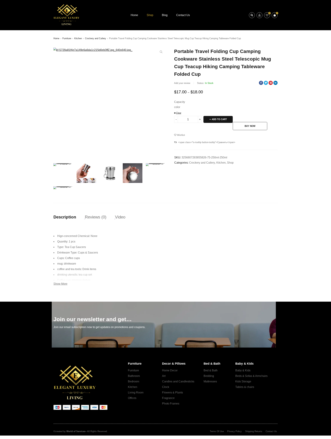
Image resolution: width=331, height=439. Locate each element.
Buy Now (250, 126)
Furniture (66, 38)
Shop (230, 162)
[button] (161, 52)
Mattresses (210, 381)
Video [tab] (120, 217)
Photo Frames (170, 403)
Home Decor (170, 370)
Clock (165, 387)
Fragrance (168, 398)
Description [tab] (64, 217)
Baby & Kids (242, 370)
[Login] (259, 15)
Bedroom (133, 381)
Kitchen (78, 38)
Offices (132, 398)
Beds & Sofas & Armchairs (251, 375)
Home (56, 38)
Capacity (179, 101)
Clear (178, 113)
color (177, 107)
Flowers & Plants (172, 392)
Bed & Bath (211, 370)
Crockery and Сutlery (95, 38)
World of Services (75, 431)
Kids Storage (243, 381)
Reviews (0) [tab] (95, 217)
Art (164, 375)
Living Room (135, 392)
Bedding (209, 375)
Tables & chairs (244, 387)
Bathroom (134, 375)
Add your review (182, 83)
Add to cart (219, 119)
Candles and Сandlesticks (178, 381)
